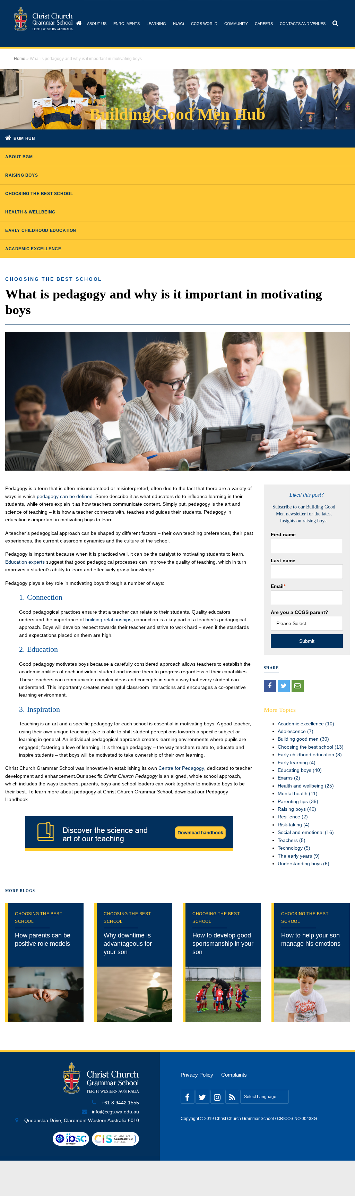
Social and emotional (306, 832)
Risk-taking (294, 824)
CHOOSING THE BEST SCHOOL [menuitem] (39, 193)
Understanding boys (303, 863)
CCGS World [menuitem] (204, 24)
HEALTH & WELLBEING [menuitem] (30, 212)
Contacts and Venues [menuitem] (303, 24)
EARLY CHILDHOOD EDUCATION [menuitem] (40, 230)
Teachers (291, 840)
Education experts (25, 562)
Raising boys (297, 809)
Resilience (293, 816)
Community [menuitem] (236, 24)
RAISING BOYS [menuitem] (21, 175)
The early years (299, 856)
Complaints (234, 1075)
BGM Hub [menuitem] (23, 138)
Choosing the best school (53, 279)
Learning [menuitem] (156, 24)
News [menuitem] (178, 23)
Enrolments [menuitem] (126, 24)
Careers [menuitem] (264, 24)
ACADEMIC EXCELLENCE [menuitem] (33, 248)
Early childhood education (310, 754)
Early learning (296, 762)
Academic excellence (306, 723)
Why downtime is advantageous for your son (128, 943)
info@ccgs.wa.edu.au (115, 1111)
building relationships (108, 619)
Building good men (303, 739)
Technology (294, 848)
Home (19, 58)
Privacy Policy (197, 1075)
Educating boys (300, 770)
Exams (289, 778)
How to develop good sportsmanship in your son (222, 943)
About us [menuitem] (96, 24)
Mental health (298, 793)
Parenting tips (298, 801)
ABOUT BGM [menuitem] (19, 156)
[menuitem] (79, 23)
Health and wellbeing (306, 786)
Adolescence (295, 731)
